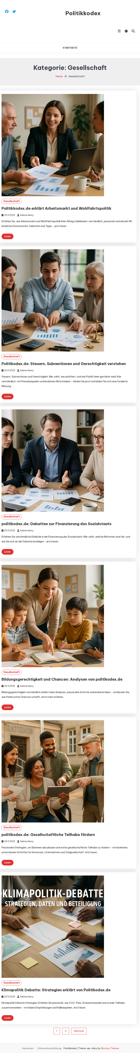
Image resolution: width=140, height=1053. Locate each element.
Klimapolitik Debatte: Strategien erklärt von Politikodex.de (56, 990)
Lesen (7, 236)
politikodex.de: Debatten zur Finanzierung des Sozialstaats (56, 523)
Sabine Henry (27, 215)
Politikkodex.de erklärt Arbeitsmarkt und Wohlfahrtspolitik (56, 208)
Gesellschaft (11, 201)
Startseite (70, 47)
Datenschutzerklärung (49, 1048)
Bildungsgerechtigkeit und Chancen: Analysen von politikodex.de (62, 679)
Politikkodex (83, 13)
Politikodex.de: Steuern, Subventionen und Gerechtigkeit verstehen (64, 363)
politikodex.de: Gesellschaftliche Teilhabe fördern (48, 834)
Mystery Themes (110, 1048)
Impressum (28, 1048)
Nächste (79, 1031)
